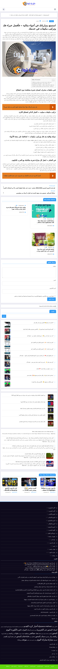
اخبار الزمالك (20, 666)
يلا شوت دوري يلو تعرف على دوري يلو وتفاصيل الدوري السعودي (41, 593)
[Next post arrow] (3, 193)
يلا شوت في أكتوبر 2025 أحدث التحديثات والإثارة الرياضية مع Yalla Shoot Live (30, 461)
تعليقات (54, 266)
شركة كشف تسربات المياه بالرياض (47, 660)
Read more (53, 433)
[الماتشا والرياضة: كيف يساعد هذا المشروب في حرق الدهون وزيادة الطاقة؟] (43, 239)
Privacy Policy (52, 647)
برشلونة (27, 633)
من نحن (53, 653)
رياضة (55, 636)
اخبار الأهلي (26, 666)
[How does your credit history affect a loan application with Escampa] (43, 211)
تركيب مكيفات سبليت (32, 140)
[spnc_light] (3, 9)
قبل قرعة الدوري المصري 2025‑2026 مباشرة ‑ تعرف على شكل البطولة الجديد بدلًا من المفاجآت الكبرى (29, 188)
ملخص (28, 640)
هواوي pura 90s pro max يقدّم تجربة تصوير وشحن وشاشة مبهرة (16, 208)
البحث (52, 311)
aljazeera (41, 626)
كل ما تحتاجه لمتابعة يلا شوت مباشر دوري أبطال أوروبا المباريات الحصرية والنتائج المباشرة (35, 590)
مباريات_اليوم (34, 640)
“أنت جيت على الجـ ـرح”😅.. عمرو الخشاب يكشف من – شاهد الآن (40, 336)
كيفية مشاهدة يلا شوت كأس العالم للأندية (46, 583)
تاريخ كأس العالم (51, 533)
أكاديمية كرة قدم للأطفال (19, 626)
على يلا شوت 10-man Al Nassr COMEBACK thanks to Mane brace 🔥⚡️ (39, 563)
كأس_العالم (13, 636)
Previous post (52, 185)
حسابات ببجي (52, 657)
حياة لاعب (53, 539)
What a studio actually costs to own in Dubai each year (42, 431)
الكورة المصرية (52, 530)
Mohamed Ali (8, 492)
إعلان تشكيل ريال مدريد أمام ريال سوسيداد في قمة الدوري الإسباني (32, 421)
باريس (42, 633)
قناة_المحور (21, 636)
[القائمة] (55, 9)
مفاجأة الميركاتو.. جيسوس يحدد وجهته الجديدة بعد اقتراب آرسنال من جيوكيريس (35, 193)
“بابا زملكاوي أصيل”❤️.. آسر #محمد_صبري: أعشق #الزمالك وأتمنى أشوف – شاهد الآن (36, 355)
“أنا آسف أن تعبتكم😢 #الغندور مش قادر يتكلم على (43, 322)
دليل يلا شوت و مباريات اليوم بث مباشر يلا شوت (44, 609)
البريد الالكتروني (53, 288)
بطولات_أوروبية (21, 633)
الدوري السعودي (51, 527)
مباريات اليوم (14, 479)
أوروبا (8, 626)
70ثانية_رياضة (54, 626)
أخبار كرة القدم (31, 626)
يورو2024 (19, 640)
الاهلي (45, 630)
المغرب (50, 633)
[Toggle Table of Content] (52, 80)
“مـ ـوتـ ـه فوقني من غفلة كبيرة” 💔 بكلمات (44, 368)
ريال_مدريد (48, 636)
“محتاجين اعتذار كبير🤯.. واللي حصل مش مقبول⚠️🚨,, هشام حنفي (40, 375)
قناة (27, 636)
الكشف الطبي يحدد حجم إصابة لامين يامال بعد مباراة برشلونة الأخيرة (32, 415)
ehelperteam (49, 219)
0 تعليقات (37, 21)
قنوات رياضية (52, 549)
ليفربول (55, 640)
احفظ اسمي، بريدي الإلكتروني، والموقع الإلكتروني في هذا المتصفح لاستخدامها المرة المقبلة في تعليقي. (34, 296)
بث (40, 633)
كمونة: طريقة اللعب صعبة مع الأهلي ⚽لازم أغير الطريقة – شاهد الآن (39, 570)
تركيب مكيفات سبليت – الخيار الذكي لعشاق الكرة (41, 83)
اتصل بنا (53, 650)
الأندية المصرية (52, 511)
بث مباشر (33, 633)
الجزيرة (40, 629)
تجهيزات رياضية (51, 536)
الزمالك (29, 630)
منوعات (51, 21)
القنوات (24, 630)
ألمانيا (14, 626)
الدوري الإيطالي (51, 524)
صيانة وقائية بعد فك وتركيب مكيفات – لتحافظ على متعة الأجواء (43, 85)
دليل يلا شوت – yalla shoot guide (48, 612)
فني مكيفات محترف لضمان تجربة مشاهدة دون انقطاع (42, 82)
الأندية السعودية (51, 508)
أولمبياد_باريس (3, 626)
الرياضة (32, 630)
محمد (31, 640)
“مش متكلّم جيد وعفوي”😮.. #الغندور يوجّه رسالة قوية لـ (42, 382)
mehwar (49, 626)
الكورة (19, 630)
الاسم (55, 280)
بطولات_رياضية (14, 633)
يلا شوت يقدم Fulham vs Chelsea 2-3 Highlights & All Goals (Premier (48, 489)
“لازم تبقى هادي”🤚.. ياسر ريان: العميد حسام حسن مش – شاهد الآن (40, 362)
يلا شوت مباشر (13, 666)
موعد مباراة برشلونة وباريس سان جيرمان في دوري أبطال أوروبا (33, 402)
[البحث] (4, 316)
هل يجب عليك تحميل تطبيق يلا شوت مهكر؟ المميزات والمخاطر (41, 596)
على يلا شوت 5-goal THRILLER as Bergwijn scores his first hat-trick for (10, 489)
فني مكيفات (31, 102)
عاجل (33, 636)
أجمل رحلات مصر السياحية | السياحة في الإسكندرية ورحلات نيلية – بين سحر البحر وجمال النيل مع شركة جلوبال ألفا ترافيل (29, 438)
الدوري (35, 630)
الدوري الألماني (52, 514)
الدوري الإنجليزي (51, 520)
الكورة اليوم (11, 629)
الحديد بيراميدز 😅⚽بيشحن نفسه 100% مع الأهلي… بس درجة (29, 489)
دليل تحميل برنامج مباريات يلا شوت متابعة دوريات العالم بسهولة (41, 606)
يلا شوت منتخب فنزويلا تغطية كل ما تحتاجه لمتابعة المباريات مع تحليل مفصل (38, 580)
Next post (53, 190)
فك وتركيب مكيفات (48, 35)
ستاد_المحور (40, 636)
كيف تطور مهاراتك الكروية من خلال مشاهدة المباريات (35, 453)
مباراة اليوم (42, 639)
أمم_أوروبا (11, 626)
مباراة (50, 639)
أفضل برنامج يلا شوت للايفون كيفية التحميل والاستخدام (43, 602)
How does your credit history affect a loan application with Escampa (46, 221)
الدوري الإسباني (51, 517)
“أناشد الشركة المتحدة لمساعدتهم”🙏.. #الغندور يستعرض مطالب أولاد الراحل (38, 329)
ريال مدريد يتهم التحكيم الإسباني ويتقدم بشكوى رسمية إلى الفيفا (32, 408)
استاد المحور (52, 629)
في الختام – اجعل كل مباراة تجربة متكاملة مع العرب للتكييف (43, 86)
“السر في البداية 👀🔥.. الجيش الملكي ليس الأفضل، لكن (42, 342)
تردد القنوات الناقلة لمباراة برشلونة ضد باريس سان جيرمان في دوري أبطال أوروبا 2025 (28, 395)
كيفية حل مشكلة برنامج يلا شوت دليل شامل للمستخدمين (42, 615)
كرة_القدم (7, 636)
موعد (24, 639)
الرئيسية (52, 666)
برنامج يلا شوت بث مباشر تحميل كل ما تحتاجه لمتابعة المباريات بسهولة (39, 599)
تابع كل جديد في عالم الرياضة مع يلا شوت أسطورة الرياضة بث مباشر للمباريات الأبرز (36, 577)
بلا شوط (53, 618)
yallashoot (50, 247)
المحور (54, 633)
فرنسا (30, 636)
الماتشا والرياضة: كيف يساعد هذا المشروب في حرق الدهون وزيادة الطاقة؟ (45, 250)
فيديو (54, 546)
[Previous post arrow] (3, 187)
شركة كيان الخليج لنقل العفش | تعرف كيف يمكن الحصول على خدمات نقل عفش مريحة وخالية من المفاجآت (32, 446)
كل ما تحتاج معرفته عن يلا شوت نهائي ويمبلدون (44, 586)
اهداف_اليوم (46, 633)
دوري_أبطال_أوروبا (5, 633)
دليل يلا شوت (52, 543)
